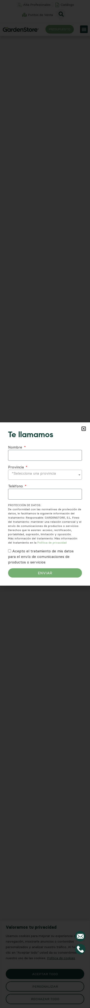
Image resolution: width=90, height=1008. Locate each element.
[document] (45, 504)
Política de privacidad (52, 542)
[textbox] (45, 473)
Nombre (15, 447)
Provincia (16, 467)
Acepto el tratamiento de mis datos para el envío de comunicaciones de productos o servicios (41, 556)
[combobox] (45, 475)
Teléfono (16, 486)
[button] (83, 428)
